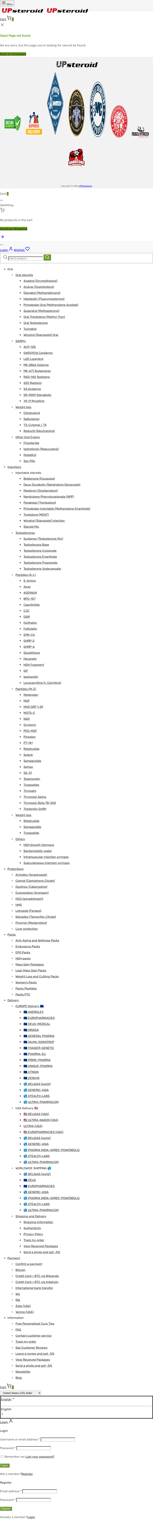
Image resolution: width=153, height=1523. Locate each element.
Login (31, 1517)
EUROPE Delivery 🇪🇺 (29, 1006)
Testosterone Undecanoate (42, 568)
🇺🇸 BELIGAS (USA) (36, 1114)
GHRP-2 (29, 641)
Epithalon (30, 623)
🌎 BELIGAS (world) (37, 1084)
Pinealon (30, 737)
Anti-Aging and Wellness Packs (37, 940)
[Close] (1, 200)
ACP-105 (30, 347)
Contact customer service (33, 1335)
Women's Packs (26, 982)
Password (8, 1448)
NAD (27, 719)
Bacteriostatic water (38, 851)
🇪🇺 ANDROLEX (33, 1012)
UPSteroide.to (85, 186)
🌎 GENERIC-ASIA (36, 1090)
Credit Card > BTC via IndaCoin (36, 1282)
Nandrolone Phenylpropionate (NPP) (49, 496)
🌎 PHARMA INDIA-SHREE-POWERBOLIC (52, 1150)
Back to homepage (13, 54)
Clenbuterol (32, 413)
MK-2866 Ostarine (36, 365)
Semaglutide (32, 761)
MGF (27, 701)
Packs (11, 934)
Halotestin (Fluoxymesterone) (44, 299)
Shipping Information (38, 1222)
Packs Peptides (26, 988)
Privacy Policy (33, 1234)
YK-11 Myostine (34, 401)
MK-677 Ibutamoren (37, 371)
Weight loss (23, 407)
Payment (13, 1258)
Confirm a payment (28, 1264)
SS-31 (28, 773)
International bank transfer (34, 1288)
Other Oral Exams (27, 437)
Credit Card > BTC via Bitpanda (37, 1276)
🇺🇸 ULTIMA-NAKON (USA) (41, 1120)
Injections (14, 467)
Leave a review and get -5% (34, 1353)
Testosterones (25, 533)
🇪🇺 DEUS (30, 1180)
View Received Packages (41, 1246)
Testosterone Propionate (40, 562)
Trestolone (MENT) (36, 514)
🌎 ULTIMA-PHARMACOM (41, 1102)
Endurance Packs (27, 946)
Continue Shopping (13, 228)
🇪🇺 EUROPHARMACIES (39, 1018)
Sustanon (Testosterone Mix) (43, 538)
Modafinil (30, 455)
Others (20, 839)
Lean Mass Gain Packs (30, 970)
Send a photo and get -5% (42, 1252)
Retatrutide (31, 749)
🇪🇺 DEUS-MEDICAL (37, 1024)
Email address (11, 1491)
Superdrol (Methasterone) (41, 311)
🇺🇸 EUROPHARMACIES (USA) (43, 1132)
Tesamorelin (32, 779)
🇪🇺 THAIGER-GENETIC (39, 1048)
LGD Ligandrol (33, 359)
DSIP (27, 617)
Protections (15, 869)
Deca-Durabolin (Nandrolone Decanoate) (52, 484)
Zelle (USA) (23, 1306)
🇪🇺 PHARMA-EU (35, 1054)
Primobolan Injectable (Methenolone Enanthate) (57, 508)
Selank (28, 755)
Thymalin (30, 791)
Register (27, 1474)
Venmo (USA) (24, 1312)
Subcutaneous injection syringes (47, 863)
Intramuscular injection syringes (46, 857)
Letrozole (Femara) (28, 911)
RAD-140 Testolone (37, 377)
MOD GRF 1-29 (33, 707)
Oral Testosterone (36, 323)
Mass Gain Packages (29, 964)
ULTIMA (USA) (33, 1126)
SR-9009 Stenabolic (37, 395)
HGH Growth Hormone (39, 845)
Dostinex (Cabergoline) (31, 887)
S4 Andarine (32, 389)
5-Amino (30, 580)
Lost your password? (39, 1456)
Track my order (34, 1240)
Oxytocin (30, 725)
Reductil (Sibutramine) (39, 431)
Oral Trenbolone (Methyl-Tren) (44, 317)
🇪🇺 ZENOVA (32, 1078)
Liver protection (26, 929)
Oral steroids (24, 275)
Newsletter (23, 1371)
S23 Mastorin (33, 383)
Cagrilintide (32, 604)
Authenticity (32, 1228)
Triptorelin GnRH (35, 809)
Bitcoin (20, 1270)
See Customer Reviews (31, 1347)
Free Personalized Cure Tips (34, 1323)
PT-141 (28, 743)
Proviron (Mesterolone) (31, 923)
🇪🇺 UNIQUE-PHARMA (38, 1066)
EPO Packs (22, 952)
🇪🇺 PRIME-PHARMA (37, 1060)
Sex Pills (29, 461)
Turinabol (30, 329)
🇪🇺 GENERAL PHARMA (39, 1036)
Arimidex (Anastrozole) (31, 875)
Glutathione (32, 653)
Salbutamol (31, 419)
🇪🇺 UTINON (31, 1072)
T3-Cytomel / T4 (35, 425)
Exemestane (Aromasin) (32, 893)
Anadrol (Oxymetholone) (40, 281)
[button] (76, 1409)
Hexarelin (30, 659)
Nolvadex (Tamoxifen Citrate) (35, 917)
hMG (18, 905)
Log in (4, 1465)
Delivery (13, 1000)
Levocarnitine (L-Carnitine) (42, 683)
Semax (28, 767)
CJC (26, 611)
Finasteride (31, 443)
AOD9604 (30, 592)
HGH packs (23, 958)
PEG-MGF (30, 731)
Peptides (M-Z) (25, 689)
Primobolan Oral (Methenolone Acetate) (51, 305)
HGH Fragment (34, 665)
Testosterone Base (36, 544)
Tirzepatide (31, 785)
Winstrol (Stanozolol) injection (44, 520)
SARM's (20, 341)
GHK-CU (29, 635)
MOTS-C (29, 713)
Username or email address (20, 1439)
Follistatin (30, 629)
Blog (18, 1377)
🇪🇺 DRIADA (31, 1030)
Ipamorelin (31, 677)
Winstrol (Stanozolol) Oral (41, 335)
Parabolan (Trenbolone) (40, 502)
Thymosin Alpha (35, 797)
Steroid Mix (31, 526)
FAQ (18, 1329)
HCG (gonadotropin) (29, 899)
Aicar (27, 586)
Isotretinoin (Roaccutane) (41, 449)
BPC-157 (29, 598)
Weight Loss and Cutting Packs (37, 976)
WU (17, 1294)
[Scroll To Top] (2, 238)
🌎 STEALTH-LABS (37, 1096)
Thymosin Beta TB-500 (40, 803)
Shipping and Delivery (30, 1216)
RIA (17, 1300)
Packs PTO (22, 994)
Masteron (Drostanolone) (41, 490)
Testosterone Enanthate (40, 556)
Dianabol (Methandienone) (42, 293)
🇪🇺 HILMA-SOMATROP (39, 1042)
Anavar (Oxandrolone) (39, 287)
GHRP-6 (29, 647)
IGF (26, 671)
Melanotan (31, 695)
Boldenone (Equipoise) (39, 478)
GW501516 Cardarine (38, 353)
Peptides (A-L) (25, 575)
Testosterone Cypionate (40, 550)
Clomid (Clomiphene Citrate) (35, 881)
